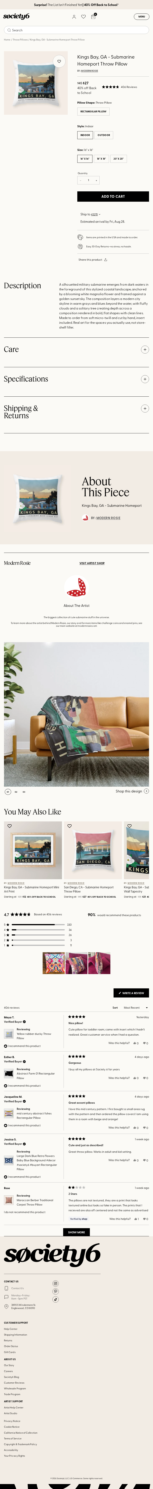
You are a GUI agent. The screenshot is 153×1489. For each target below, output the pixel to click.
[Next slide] (140, 861)
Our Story (9, 1365)
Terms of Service (13, 1438)
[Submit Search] (9, 30)
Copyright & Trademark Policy (20, 1444)
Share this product (90, 259)
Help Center (10, 1328)
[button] (119, 87)
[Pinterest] (55, 1291)
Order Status (11, 1346)
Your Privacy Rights (14, 1455)
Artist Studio (10, 1413)
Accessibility (11, 1449)
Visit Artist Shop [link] (92, 563)
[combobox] (76, 30)
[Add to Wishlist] (10, 826)
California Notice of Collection (20, 1432)
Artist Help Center (13, 1407)
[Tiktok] (55, 1299)
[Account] (74, 16)
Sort (115, 1007)
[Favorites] (83, 16)
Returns (8, 1340)
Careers (8, 1371)
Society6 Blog (11, 1376)
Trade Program (12, 1394)
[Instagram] (55, 1283)
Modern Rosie (89, 70)
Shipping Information (15, 1334)
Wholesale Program (15, 1388)
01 (8, 791)
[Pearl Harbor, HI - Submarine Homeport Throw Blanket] (76, 714)
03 (24, 791)
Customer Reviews (14, 1382)
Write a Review (135, 994)
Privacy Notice (12, 1421)
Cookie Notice (12, 1426)
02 (16, 791)
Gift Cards (10, 1352)
